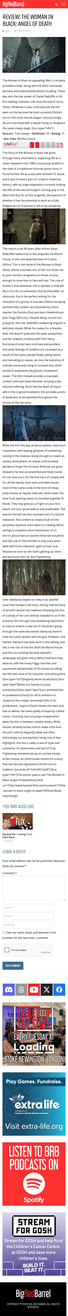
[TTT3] (34, 1065)
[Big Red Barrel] (13, 7)
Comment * (9, 873)
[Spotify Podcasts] (34, 1205)
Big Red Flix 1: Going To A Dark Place (17, 836)
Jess (7, 30)
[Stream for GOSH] (34, 1275)
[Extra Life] (34, 1135)
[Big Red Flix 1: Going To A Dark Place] (17, 821)
